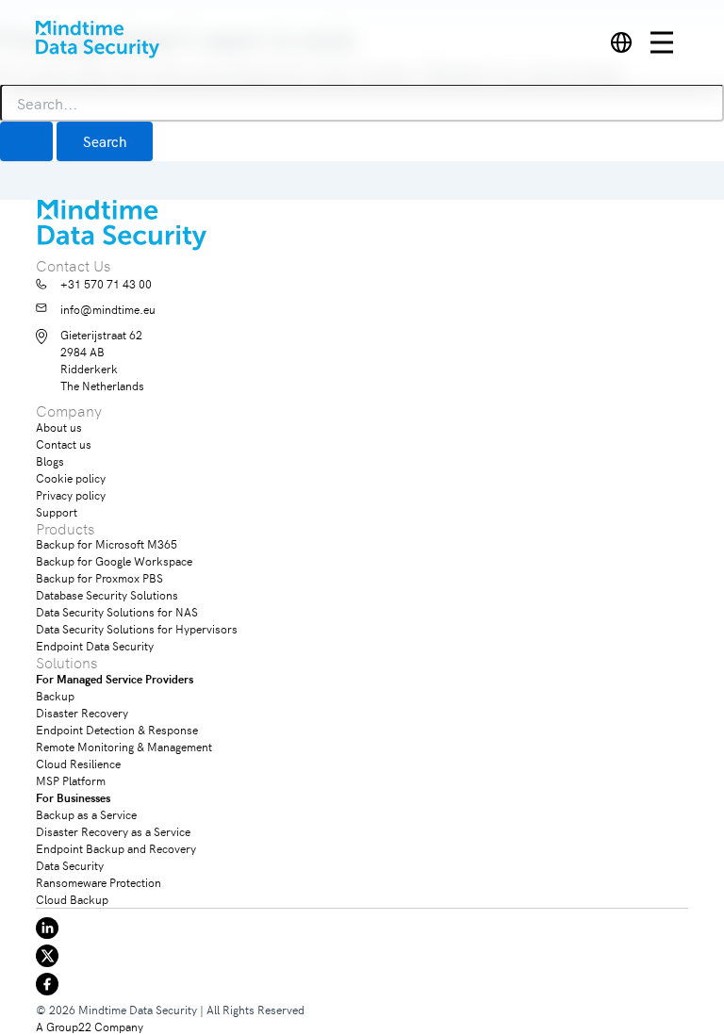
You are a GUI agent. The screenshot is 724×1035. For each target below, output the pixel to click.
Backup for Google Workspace (114, 560)
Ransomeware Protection (98, 882)
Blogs (50, 460)
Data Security (70, 865)
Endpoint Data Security (95, 645)
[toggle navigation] (669, 42)
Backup (55, 695)
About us (59, 427)
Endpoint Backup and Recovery (116, 848)
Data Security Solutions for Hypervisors (137, 628)
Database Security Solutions (107, 594)
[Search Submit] (26, 142)
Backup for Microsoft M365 (106, 543)
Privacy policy (71, 494)
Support (56, 511)
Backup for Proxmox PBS (99, 577)
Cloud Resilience (78, 763)
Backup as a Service (86, 814)
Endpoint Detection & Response (117, 729)
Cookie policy (71, 477)
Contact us (63, 443)
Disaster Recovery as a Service (113, 831)
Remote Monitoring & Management (124, 746)
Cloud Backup (72, 899)
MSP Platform (71, 780)
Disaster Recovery (82, 712)
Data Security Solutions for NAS (117, 611)
